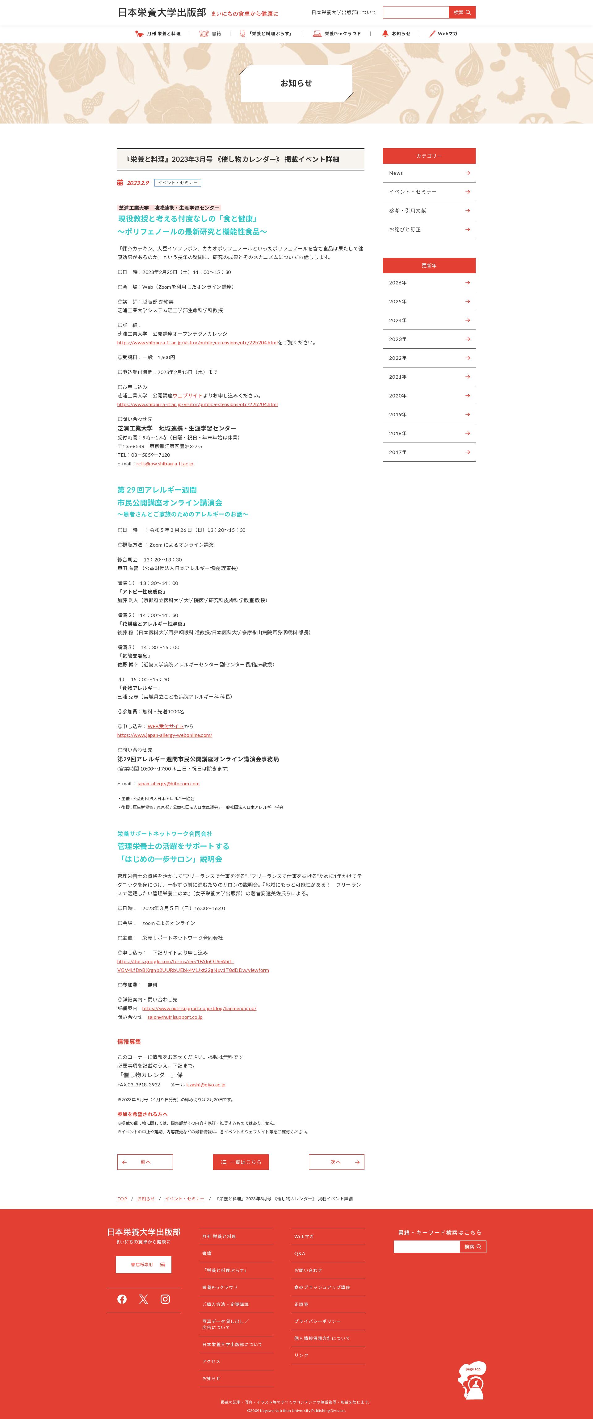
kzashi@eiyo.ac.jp (205, 1084)
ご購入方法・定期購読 (225, 1304)
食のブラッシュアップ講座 (322, 1287)
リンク (301, 1355)
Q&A (299, 1253)
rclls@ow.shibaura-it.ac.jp (165, 463)
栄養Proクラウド (343, 33)
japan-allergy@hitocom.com (168, 783)
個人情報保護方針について (322, 1338)
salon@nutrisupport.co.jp (175, 1017)
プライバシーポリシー (317, 1321)
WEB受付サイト (166, 726)
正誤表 (301, 1304)
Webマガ (448, 33)
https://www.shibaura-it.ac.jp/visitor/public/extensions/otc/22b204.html (197, 342)
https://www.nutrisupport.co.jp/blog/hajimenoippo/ (199, 1008)
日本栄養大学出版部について (344, 12)
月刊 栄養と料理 (164, 33)
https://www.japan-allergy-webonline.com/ (164, 735)
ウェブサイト (188, 395)
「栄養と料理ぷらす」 (270, 33)
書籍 (216, 33)
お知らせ (401, 33)
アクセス (211, 1361)
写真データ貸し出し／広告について (225, 1324)
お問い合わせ (308, 1270)
